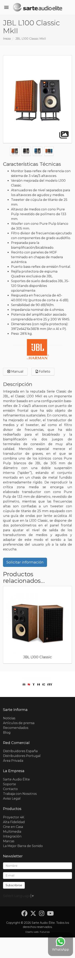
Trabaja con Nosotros (20, 794)
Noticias (9, 718)
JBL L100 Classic (37, 657)
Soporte (9, 784)
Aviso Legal (12, 798)
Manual (16, 371)
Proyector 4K (13, 817)
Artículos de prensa (18, 723)
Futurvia (45, 931)
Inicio (7, 38)
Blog (7, 732)
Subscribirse (14, 885)
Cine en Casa (13, 827)
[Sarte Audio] (37, 8)
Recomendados (15, 728)
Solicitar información (25, 562)
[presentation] (6, 626)
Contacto (10, 789)
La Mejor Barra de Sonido (23, 846)
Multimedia (12, 831)
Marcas (8, 841)
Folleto (44, 371)
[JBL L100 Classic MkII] (37, 99)
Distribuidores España (20, 751)
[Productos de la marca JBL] (38, 349)
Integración (12, 836)
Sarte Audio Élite (16, 779)
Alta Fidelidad (14, 822)
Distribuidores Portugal (22, 756)
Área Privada (13, 761)
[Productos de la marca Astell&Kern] (37, 684)
